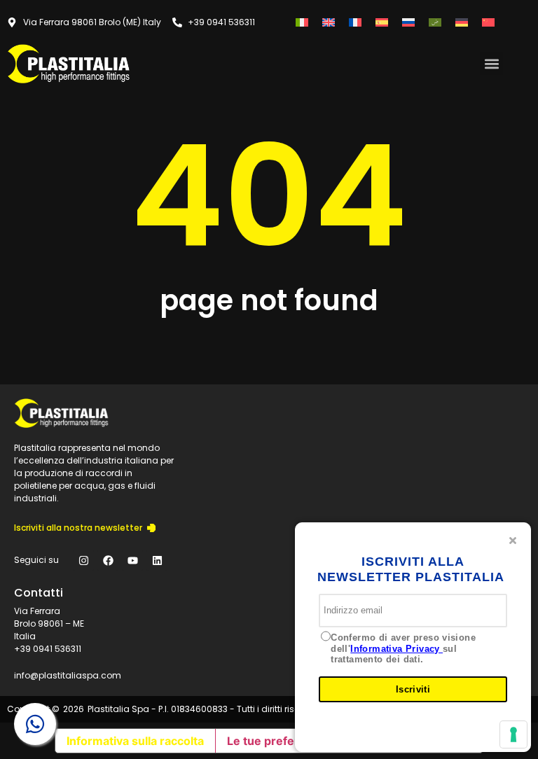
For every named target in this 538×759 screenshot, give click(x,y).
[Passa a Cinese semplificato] (488, 22)
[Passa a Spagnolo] (381, 22)
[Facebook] (107, 560)
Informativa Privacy (396, 648)
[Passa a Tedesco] (461, 22)
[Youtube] (132, 560)
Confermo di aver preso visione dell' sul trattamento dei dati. (403, 648)
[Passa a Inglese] (328, 22)
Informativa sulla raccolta (135, 741)
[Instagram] (83, 560)
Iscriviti (413, 689)
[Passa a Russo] (408, 22)
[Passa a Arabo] (435, 22)
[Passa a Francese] (355, 22)
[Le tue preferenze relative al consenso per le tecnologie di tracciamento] (513, 734)
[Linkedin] (156, 560)
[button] (491, 63)
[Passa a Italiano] (302, 22)
